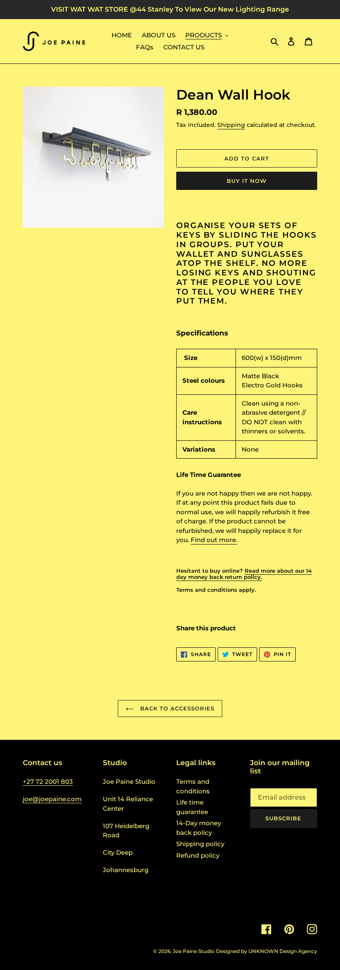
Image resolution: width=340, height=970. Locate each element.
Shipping (231, 125)
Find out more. (214, 540)
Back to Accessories (176, 708)
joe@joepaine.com (52, 799)
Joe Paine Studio (193, 951)
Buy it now (247, 180)
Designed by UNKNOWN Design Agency (266, 951)
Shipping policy (200, 844)
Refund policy (197, 855)
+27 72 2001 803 (48, 781)
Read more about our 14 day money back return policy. (244, 574)
